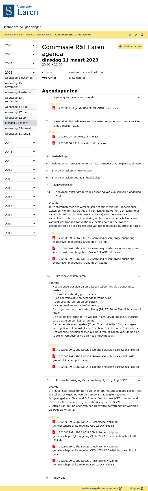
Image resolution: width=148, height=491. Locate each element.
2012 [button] (8, 233)
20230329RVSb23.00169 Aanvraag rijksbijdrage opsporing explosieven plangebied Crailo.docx (93, 239)
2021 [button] (8, 151)
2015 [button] (8, 205)
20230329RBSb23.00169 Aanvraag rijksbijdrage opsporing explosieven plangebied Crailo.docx (93, 260)
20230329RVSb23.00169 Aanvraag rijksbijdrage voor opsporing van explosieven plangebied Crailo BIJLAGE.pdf (97, 250)
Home (28, 34)
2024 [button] (8, 63)
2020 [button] (8, 160)
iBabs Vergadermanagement (100, 488)
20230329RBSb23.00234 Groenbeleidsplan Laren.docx (98, 366)
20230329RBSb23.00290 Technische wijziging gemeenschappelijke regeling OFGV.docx (85, 462)
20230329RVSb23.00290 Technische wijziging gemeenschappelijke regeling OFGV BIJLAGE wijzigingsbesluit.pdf (94, 450)
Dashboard (10, 27)
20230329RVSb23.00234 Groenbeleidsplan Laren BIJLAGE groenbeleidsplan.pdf (93, 358)
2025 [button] (8, 54)
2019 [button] (8, 169)
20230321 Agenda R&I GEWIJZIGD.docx (88, 108)
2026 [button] (8, 45)
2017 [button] (8, 187)
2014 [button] (8, 214)
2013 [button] (8, 223)
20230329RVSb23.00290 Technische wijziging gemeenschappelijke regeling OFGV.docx (85, 423)
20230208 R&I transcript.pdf (82, 143)
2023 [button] (8, 72)
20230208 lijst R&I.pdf (78, 136)
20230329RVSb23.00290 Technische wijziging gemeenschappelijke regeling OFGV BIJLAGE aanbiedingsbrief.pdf (94, 436)
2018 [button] (8, 178)
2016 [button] (8, 196)
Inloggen (134, 488)
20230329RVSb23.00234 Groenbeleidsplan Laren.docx (98, 349)
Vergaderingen (31, 27)
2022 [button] (8, 142)
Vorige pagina (132, 46)
